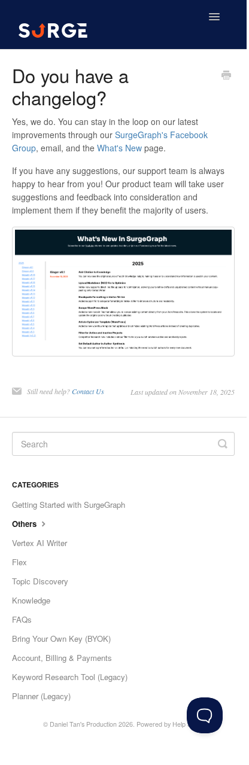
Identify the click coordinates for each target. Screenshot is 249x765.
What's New (119, 148)
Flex (19, 562)
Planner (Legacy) (41, 696)
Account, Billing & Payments (62, 657)
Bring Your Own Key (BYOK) (61, 638)
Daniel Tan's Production (83, 724)
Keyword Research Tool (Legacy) (69, 676)
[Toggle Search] (222, 444)
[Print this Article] (226, 76)
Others (25, 523)
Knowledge (31, 600)
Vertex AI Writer (39, 542)
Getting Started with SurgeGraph (68, 504)
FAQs (22, 619)
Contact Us (88, 391)
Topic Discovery (40, 581)
